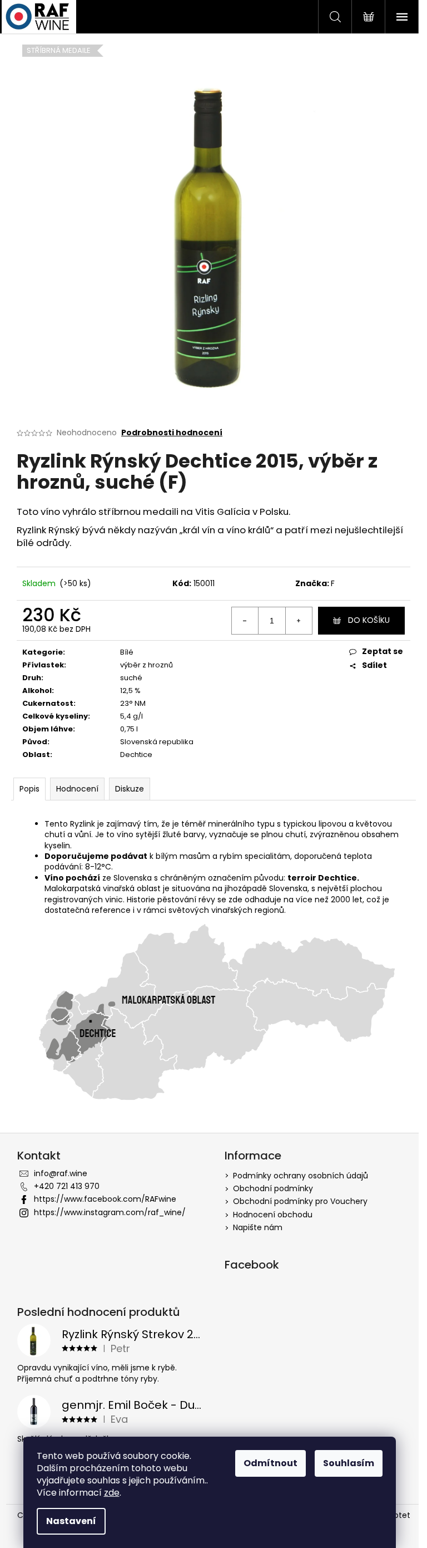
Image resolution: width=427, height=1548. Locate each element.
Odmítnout (270, 1463)
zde (112, 1492)
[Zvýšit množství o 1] (298, 620)
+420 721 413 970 (67, 1186)
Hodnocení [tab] (77, 788)
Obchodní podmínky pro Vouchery (300, 1201)
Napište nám (257, 1227)
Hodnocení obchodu (272, 1214)
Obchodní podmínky (273, 1188)
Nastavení (71, 1521)
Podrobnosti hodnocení (171, 432)
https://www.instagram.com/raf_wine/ (110, 1212)
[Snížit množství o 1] (245, 620)
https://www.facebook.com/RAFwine (105, 1199)
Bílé (126, 652)
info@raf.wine (60, 1173)
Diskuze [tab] (129, 788)
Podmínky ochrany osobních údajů (300, 1175)
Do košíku (369, 620)
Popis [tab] (29, 788)
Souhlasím (348, 1463)
